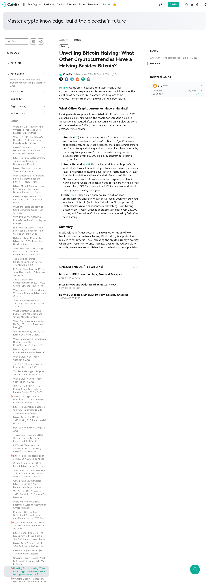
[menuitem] (26, 83)
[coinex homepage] (12, 4)
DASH (73, 195)
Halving (63, 87)
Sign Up (173, 4)
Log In (160, 4)
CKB (86, 164)
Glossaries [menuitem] (13, 53)
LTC (76, 137)
